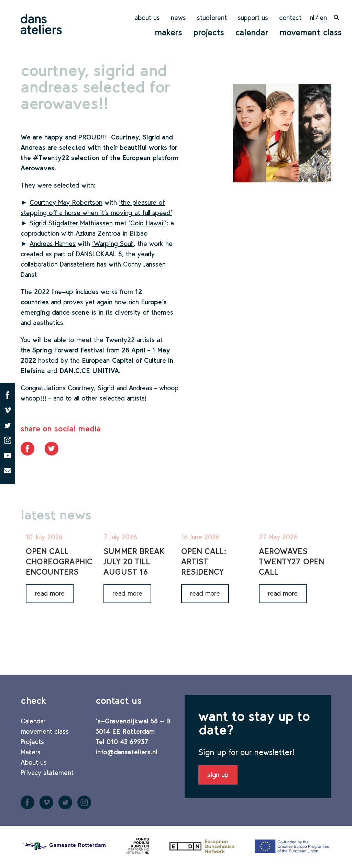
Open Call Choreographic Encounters (59, 561)
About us (147, 17)
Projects (208, 32)
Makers (168, 32)
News (178, 17)
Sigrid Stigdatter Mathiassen (71, 223)
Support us (253, 17)
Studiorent (212, 17)
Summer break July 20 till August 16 (134, 561)
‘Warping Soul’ (113, 243)
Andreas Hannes (53, 243)
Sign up (218, 774)
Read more (50, 593)
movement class (310, 32)
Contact (290, 17)
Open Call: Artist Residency (204, 561)
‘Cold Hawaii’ (147, 223)
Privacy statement (47, 772)
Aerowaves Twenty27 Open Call (291, 561)
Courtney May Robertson (66, 202)
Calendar (251, 32)
